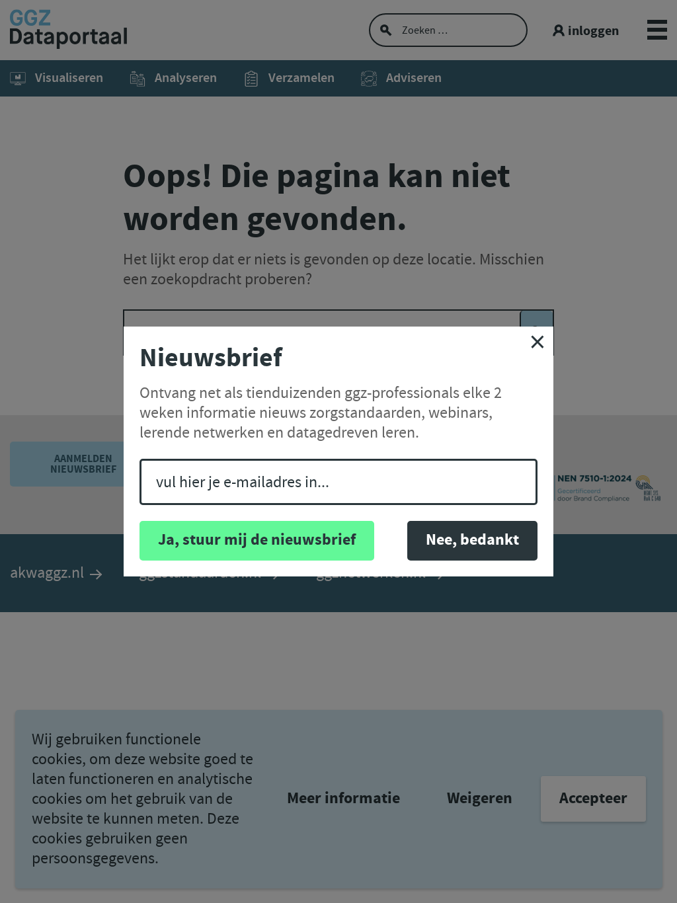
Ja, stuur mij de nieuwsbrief (257, 540)
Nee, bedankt (472, 540)
